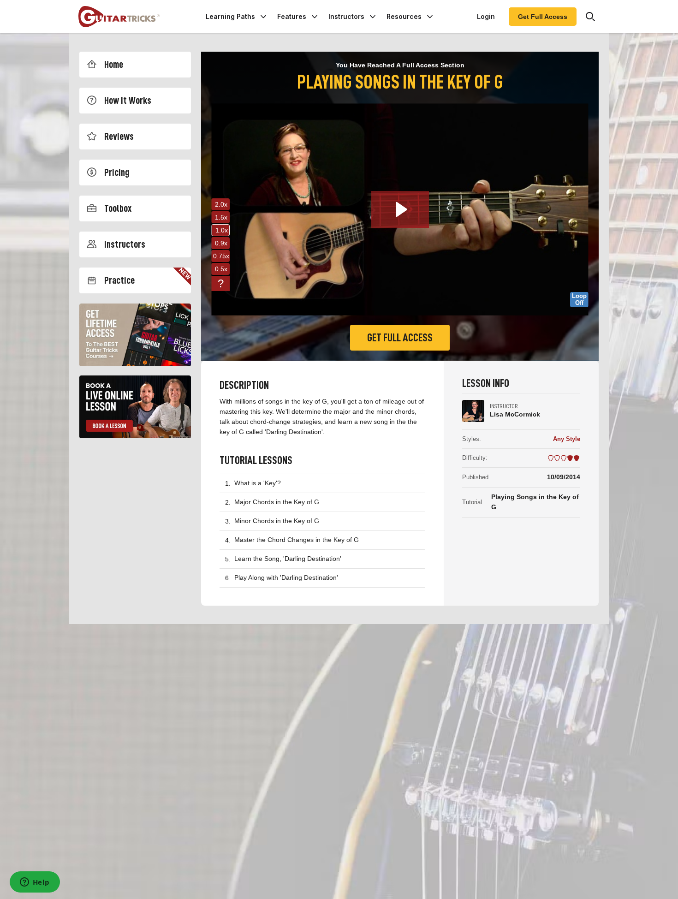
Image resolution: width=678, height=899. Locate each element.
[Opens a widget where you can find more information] (34, 882)
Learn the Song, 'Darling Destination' (287, 558)
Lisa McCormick (515, 414)
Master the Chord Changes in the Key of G (296, 539)
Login (486, 16)
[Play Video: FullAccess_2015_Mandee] (400, 209)
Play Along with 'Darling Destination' (286, 577)
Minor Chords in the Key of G (276, 520)
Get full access (400, 337)
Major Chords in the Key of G (276, 502)
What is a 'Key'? (257, 483)
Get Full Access (542, 16)
